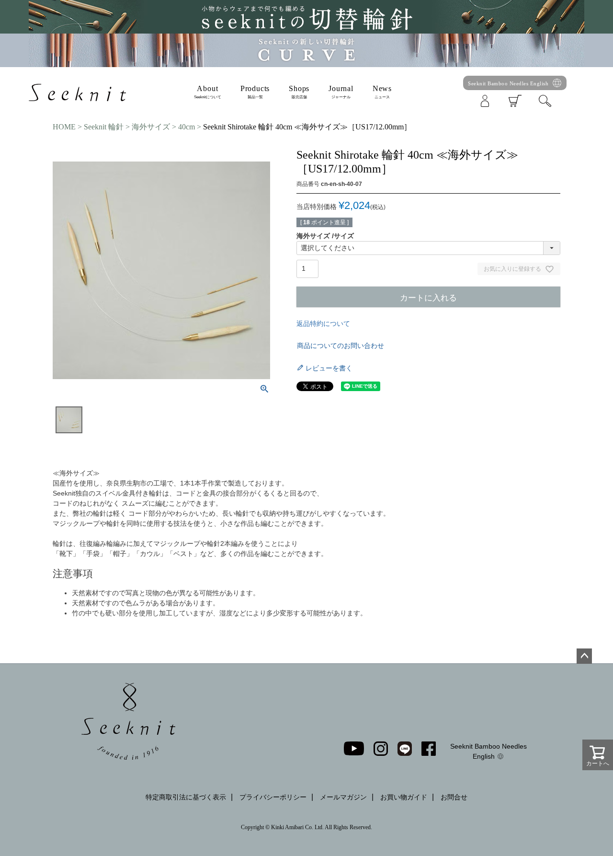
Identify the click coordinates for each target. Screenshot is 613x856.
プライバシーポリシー (272, 797)
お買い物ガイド (403, 797)
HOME (64, 127)
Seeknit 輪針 (104, 127)
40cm (186, 127)
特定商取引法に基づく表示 (186, 797)
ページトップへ (584, 656)
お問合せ (454, 797)
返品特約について (323, 323)
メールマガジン (343, 797)
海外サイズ (151, 127)
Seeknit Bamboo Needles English (508, 83)
